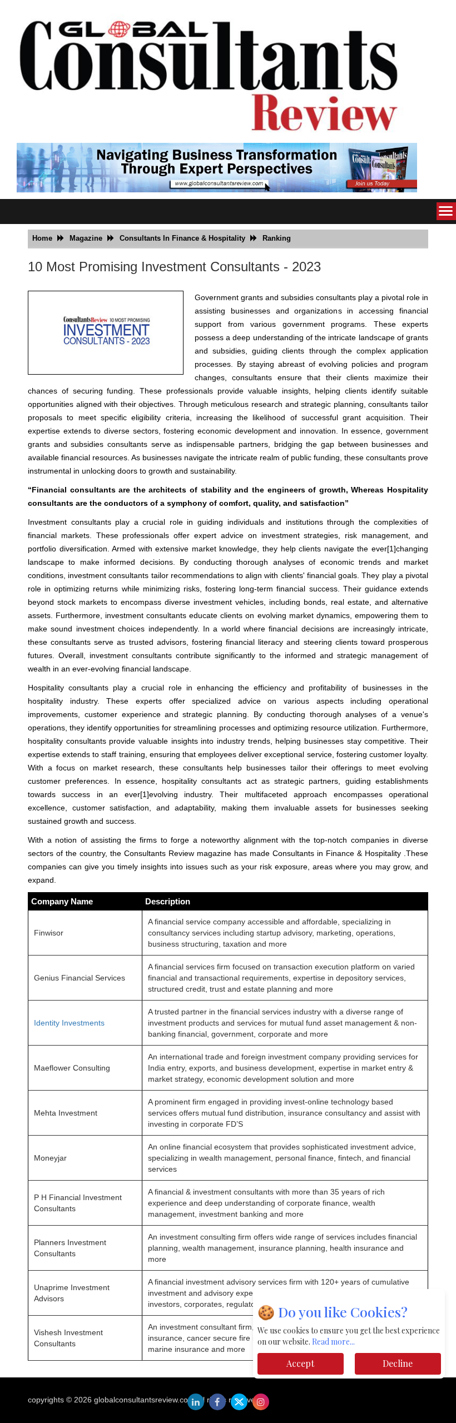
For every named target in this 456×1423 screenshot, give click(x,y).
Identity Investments (69, 1022)
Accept (300, 1363)
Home (42, 238)
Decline (398, 1363)
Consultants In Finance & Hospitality (182, 238)
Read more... (333, 1341)
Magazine (86, 238)
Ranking (276, 238)
